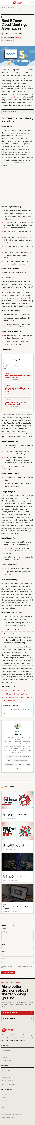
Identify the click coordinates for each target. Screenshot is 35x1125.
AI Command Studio (8, 1080)
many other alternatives (12, 97)
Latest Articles (6, 1050)
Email (3, 951)
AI (2, 1104)
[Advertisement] (17, 186)
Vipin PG (7, 33)
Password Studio (7, 1077)
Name (3, 944)
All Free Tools (6, 1070)
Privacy (3, 1117)
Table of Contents (11, 111)
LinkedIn (27, 764)
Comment (4, 928)
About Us (4, 1054)
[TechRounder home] (7, 1030)
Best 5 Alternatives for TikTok (14, 690)
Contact (4, 1057)
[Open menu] (3, 2)
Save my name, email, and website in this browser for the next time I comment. (17, 967)
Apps (4, 17)
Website (19, 764)
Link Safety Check (7, 1074)
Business (4, 1107)
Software (4, 1100)
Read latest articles (10, 1012)
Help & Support (6, 1060)
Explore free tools (9, 1018)
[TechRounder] (17, 2)
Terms (8, 1117)
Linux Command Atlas (8, 1084)
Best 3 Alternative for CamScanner (16, 694)
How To (4, 1097)
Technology (5, 1094)
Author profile (9, 764)
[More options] (32, 2)
